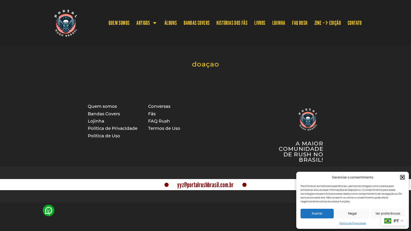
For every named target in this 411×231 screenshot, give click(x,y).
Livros (259, 22)
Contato (355, 22)
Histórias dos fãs (231, 22)
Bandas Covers (197, 22)
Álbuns (170, 22)
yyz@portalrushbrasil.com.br (205, 185)
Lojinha (278, 22)
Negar (352, 213)
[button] (402, 177)
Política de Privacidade (352, 223)
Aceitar (317, 213)
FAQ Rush (299, 22)
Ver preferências (387, 213)
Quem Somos (119, 22)
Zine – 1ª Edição (327, 22)
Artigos (143, 22)
